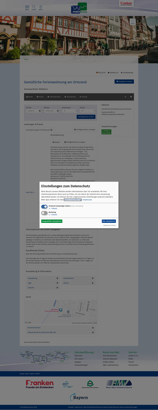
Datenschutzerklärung (72, 200)
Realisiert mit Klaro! (109, 225)
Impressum (87, 200)
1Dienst (53, 208)
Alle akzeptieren (108, 221)
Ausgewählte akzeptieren (52, 221)
